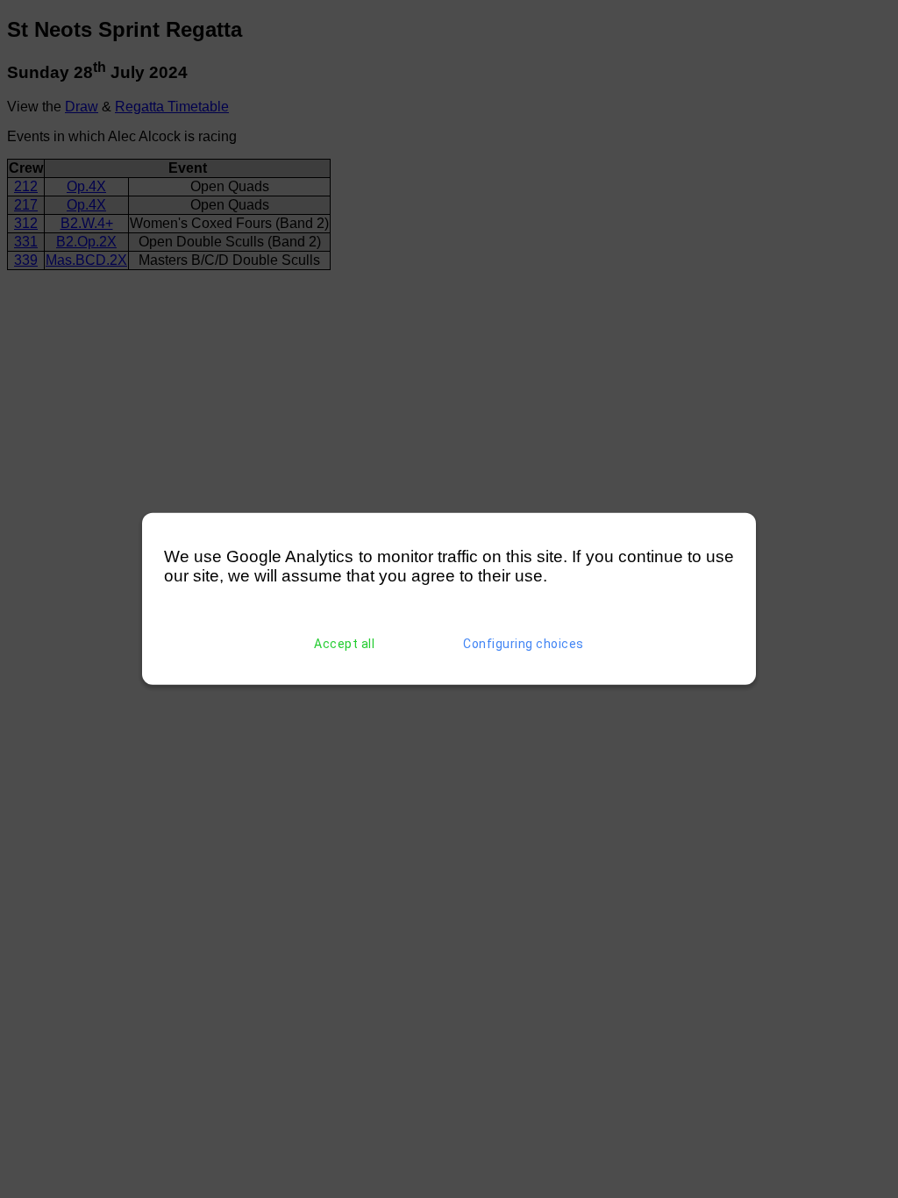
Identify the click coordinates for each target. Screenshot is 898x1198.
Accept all (344, 644)
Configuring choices (523, 644)
